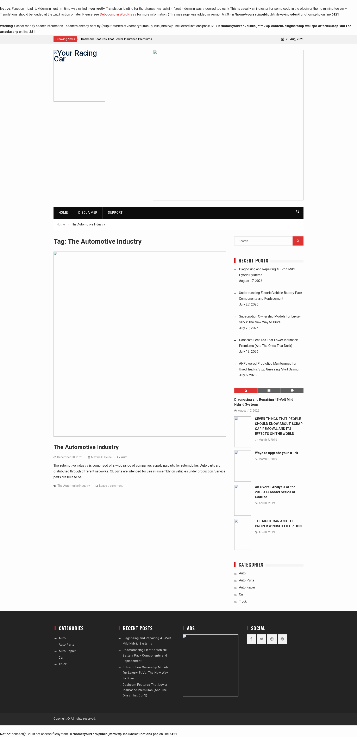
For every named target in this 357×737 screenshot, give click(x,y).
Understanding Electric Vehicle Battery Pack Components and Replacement (145, 655)
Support (115, 213)
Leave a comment (111, 485)
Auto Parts (246, 580)
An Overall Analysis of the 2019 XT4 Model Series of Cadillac (275, 492)
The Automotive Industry (86, 447)
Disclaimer (87, 213)
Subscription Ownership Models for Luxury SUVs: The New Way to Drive (146, 672)
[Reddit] (282, 639)
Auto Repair (247, 587)
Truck (243, 601)
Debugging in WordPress (118, 14)
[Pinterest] (272, 639)
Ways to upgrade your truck (276, 453)
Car (241, 594)
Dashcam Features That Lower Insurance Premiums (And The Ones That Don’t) (145, 690)
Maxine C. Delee (101, 457)
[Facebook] (251, 639)
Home (63, 213)
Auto (124, 457)
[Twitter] (261, 639)
